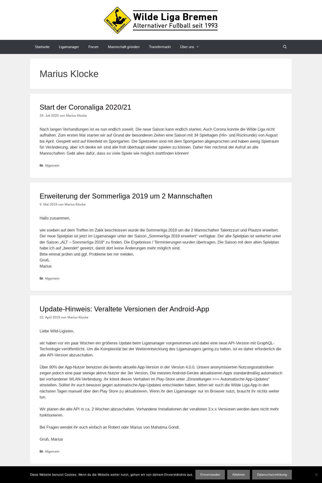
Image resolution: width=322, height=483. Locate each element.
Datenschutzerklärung (272, 474)
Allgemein (52, 165)
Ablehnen (238, 474)
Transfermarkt (160, 47)
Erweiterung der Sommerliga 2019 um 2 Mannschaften (126, 196)
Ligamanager (69, 47)
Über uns (187, 47)
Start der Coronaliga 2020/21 (85, 107)
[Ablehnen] (316, 474)
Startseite (42, 47)
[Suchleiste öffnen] (285, 47)
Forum (93, 47)
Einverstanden (210, 474)
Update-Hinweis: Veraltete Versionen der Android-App (124, 309)
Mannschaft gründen (124, 47)
